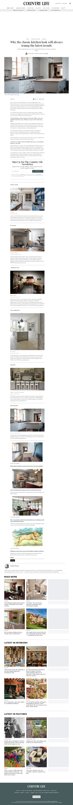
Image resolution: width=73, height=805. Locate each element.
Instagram (16, 792)
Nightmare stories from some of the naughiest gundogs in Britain (27, 551)
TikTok (36, 792)
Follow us (36, 99)
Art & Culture (46, 8)
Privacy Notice (39, 174)
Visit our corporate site (52, 801)
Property (12, 8)
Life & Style (38, 8)
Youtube (27, 792)
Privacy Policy (46, 790)
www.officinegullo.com (39, 305)
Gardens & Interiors (20, 8)
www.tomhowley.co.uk (24, 360)
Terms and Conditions (38, 790)
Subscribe (64, 3)
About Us (18, 790)
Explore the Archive (31, 10)
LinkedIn (32, 792)
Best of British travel (56, 10)
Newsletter (42, 99)
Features (46, 53)
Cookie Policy (54, 790)
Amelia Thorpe (31, 53)
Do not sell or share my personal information (49, 792)
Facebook (22, 792)
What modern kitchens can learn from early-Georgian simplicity (26, 466)
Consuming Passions (43, 10)
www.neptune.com (13, 400)
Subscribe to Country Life (18, 10)
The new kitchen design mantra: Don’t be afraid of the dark (25, 490)
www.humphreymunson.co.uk (20, 262)
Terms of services (22, 174)
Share (13, 99)
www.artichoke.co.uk (37, 220)
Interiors (44, 39)
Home (27, 39)
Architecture (30, 8)
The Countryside (55, 8)
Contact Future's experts (26, 790)
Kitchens (12, 560)
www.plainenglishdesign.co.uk (20, 438)
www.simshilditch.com (22, 400)
